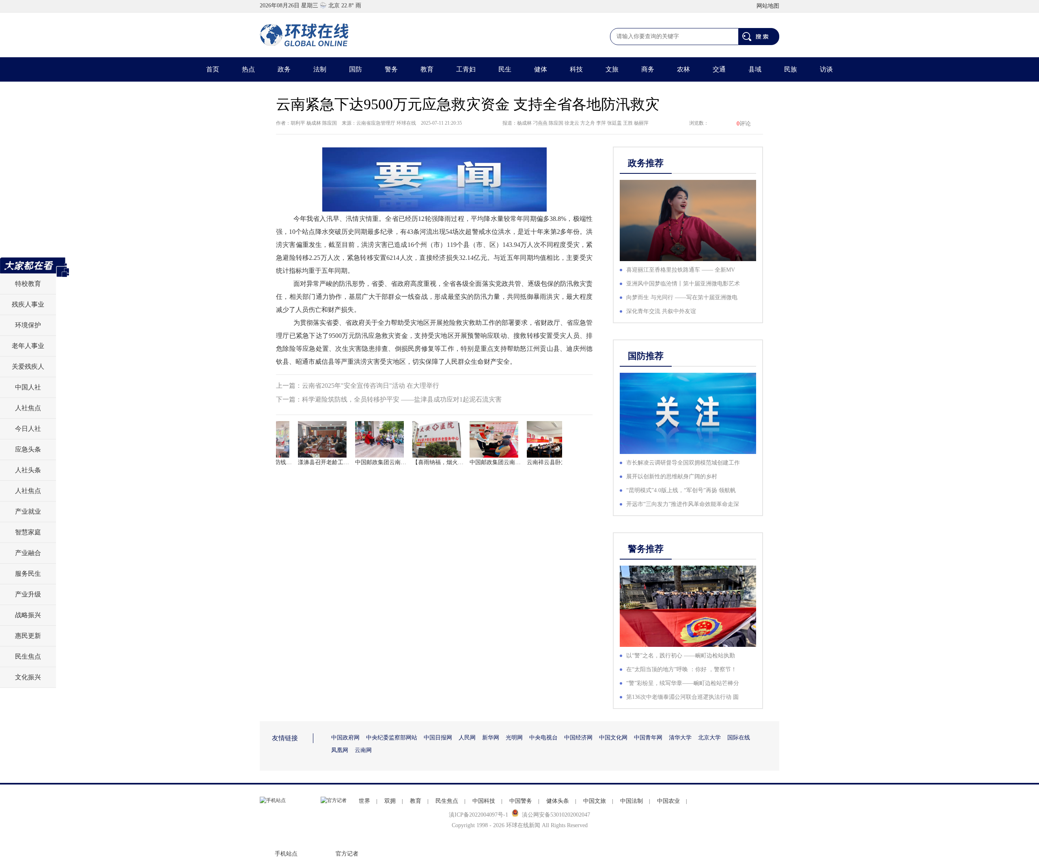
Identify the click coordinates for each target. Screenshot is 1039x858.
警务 (391, 69)
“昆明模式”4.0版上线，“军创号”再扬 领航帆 (681, 490)
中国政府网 (345, 738)
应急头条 (28, 449)
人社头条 (28, 470)
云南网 (363, 750)
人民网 (467, 738)
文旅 (612, 69)
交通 (719, 69)
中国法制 (631, 801)
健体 (540, 69)
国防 (355, 69)
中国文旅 (594, 801)
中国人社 (28, 387)
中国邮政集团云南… (372, 462)
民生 (504, 69)
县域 (754, 69)
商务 (647, 69)
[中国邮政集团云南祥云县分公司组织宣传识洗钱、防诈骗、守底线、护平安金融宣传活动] (487, 439)
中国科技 (483, 801)
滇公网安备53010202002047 (556, 815)
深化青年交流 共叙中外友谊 (661, 311)
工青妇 (466, 69)
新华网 (490, 738)
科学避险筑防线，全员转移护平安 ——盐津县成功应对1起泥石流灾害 (402, 399)
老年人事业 (28, 345)
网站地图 (768, 6)
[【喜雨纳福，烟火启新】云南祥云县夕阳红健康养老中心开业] (429, 439)
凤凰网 (339, 750)
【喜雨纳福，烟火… (429, 462)
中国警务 (520, 801)
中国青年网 (648, 738)
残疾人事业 (28, 304)
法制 (319, 69)
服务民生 (28, 573)
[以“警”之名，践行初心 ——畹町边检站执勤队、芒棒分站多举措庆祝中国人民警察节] (688, 606)
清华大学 (680, 738)
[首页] (304, 35)
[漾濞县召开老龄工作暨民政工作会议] (315, 439)
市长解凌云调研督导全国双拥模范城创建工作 (683, 463)
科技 (576, 69)
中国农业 (668, 801)
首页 (212, 69)
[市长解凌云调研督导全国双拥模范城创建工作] (688, 413)
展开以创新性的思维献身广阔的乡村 (671, 476)
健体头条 (557, 801)
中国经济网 (578, 738)
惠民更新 (28, 635)
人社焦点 (28, 407)
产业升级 (28, 594)
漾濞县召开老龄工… (315, 462)
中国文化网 (613, 738)
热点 (248, 69)
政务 (284, 69)
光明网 (514, 738)
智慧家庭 (28, 532)
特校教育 (28, 283)
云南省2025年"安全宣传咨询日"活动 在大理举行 (370, 385)
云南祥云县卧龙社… (544, 462)
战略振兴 (28, 615)
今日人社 (28, 428)
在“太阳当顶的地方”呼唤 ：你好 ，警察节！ (681, 669)
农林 (683, 69)
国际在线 (738, 738)
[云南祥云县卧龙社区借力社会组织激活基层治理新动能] (544, 439)
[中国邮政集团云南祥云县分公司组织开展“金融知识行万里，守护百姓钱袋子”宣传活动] (372, 439)
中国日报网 (438, 738)
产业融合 (28, 552)
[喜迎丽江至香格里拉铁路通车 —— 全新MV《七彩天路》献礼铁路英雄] (688, 220)
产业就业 (28, 511)
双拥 (390, 801)
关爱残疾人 (28, 366)
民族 (790, 69)
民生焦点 (28, 656)
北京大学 (709, 738)
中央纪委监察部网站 (391, 738)
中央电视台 (543, 738)
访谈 (826, 69)
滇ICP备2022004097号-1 (478, 815)
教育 (426, 69)
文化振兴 (28, 677)
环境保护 (28, 325)
